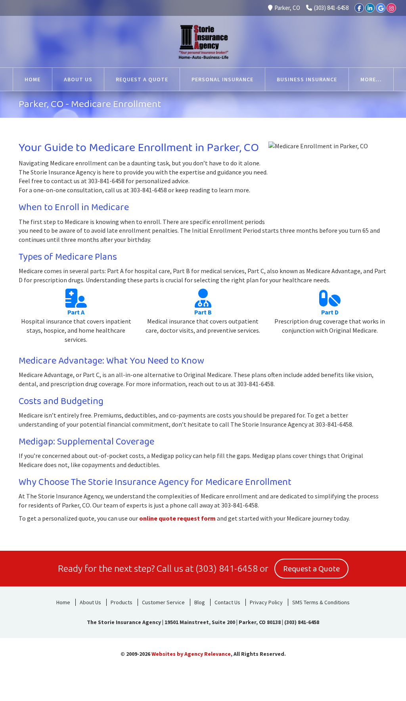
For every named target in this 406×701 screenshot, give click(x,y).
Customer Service (163, 602)
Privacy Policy (266, 602)
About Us (90, 602)
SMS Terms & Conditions (321, 602)
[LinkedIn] (370, 8)
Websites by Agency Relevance (191, 653)
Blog (199, 602)
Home (63, 602)
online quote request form (177, 518)
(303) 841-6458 (331, 7)
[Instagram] (391, 8)
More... (371, 79)
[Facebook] (359, 8)
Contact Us (227, 602)
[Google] (380, 8)
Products (121, 602)
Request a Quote (311, 569)
